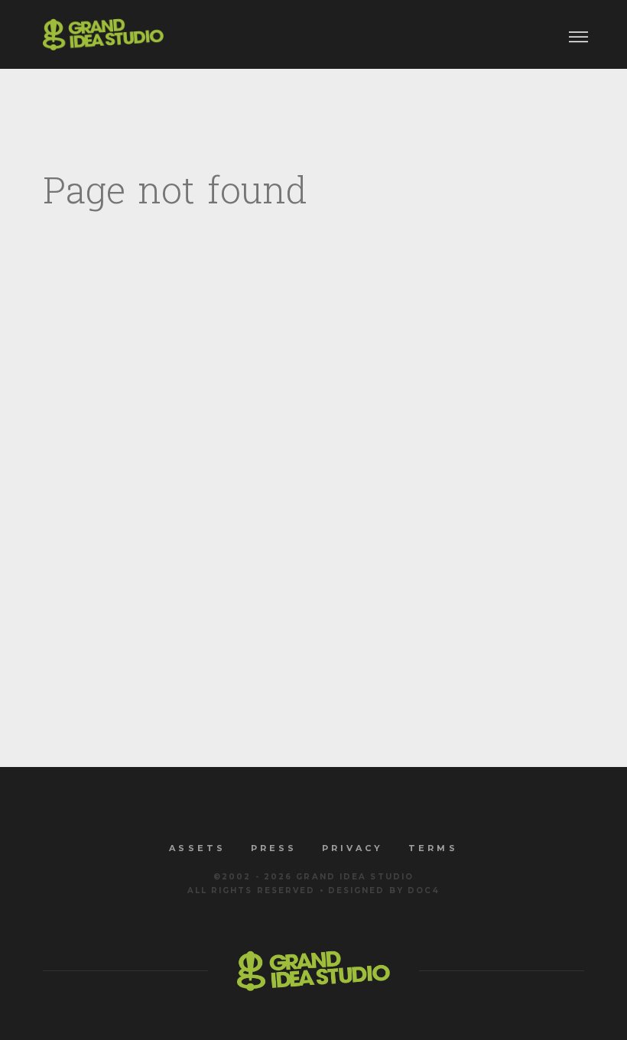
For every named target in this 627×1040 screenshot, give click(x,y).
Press (274, 848)
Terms (432, 848)
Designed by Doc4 (384, 890)
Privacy (352, 848)
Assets (197, 848)
